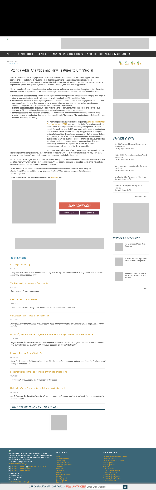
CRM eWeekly (60, 461)
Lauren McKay (13, 63)
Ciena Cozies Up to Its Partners (24, 299)
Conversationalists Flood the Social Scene (29, 315)
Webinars (108, 53)
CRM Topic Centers (62, 463)
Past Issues (89, 213)
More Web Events (141, 197)
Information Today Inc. (16, 464)
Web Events (60, 470)
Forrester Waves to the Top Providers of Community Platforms (38, 371)
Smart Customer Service (111, 470)
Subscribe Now (79, 206)
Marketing (57, 53)
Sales (65, 53)
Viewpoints (60, 468)
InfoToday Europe (109, 465)
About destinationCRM (63, 474)
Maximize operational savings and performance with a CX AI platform (135, 275)
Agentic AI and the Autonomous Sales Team (130, 177)
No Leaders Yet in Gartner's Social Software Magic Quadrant (37, 388)
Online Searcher (108, 468)
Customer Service (43, 53)
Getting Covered (61, 478)
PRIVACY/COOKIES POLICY (17, 482)
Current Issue (69, 213)
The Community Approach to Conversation (29, 283)
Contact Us (59, 482)
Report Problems (62, 480)
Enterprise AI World (109, 459)
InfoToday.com (108, 463)
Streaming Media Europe (111, 476)
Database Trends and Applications (115, 457)
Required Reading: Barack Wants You (26, 353)
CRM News (59, 467)
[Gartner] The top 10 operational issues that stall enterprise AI (136, 260)
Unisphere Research (110, 480)
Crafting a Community (20, 264)
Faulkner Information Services (113, 461)
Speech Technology (110, 472)
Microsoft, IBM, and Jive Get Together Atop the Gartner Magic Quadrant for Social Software (51, 334)
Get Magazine (62, 459)
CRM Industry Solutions (64, 465)
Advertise (59, 476)
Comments (54, 177)
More (145, 288)
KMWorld (106, 467)
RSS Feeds (59, 472)
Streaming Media (109, 474)
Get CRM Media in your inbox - (57, 486)
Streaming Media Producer (112, 478)
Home (7, 53)
